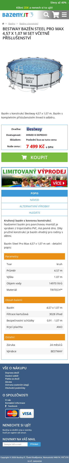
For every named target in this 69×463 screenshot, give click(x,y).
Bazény (11, 23)
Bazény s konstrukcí (29, 23)
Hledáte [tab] (34, 212)
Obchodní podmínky (15, 387)
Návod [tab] (34, 200)
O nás (8, 400)
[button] (8, 75)
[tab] (55, 14)
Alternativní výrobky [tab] (34, 206)
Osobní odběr (12, 375)
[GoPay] (19, 413)
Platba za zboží (12, 378)
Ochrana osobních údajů (17, 384)
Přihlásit (34, 444)
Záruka (8, 381)
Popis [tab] (34, 193)
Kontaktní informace (15, 402)
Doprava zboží (12, 372)
